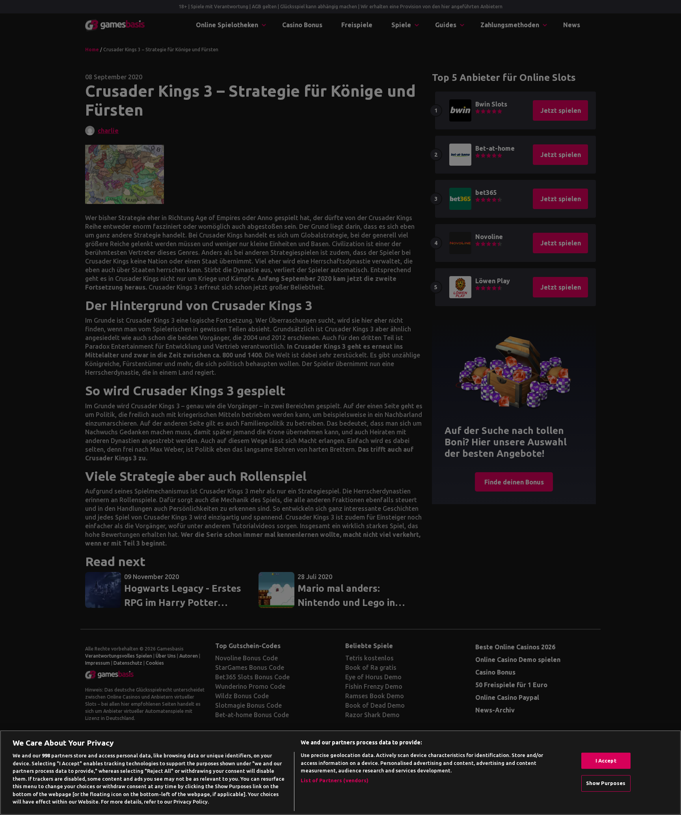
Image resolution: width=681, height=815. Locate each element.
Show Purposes (606, 783)
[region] (340, 772)
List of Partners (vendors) (334, 780)
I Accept (605, 760)
